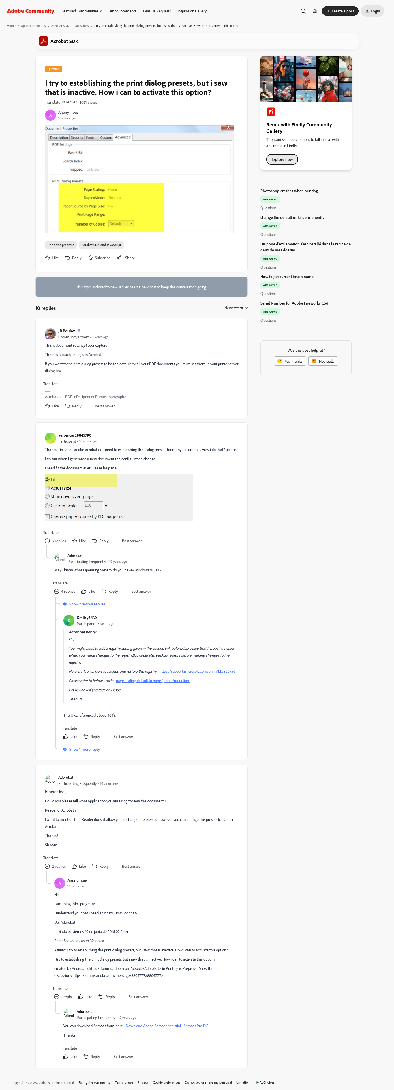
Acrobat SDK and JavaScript (101, 245)
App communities (33, 25)
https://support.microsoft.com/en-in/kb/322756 (197, 671)
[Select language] (315, 11)
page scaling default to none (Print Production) (153, 680)
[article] (141, 369)
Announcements (123, 10)
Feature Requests (157, 10)
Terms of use (124, 1082)
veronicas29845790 (74, 435)
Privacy (143, 1082)
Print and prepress (61, 245)
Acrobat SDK (60, 25)
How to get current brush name (287, 276)
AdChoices (267, 1082)
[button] (340, 11)
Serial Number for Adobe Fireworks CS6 (294, 303)
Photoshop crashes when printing (289, 190)
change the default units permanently (292, 217)
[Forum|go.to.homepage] (31, 11)
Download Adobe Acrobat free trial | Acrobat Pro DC (167, 1025)
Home (11, 25)
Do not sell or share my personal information (217, 1082)
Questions (82, 25)
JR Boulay (66, 330)
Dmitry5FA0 (87, 617)
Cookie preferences (166, 1082)
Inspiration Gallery (192, 10)
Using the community (94, 1082)
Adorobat (74, 555)
